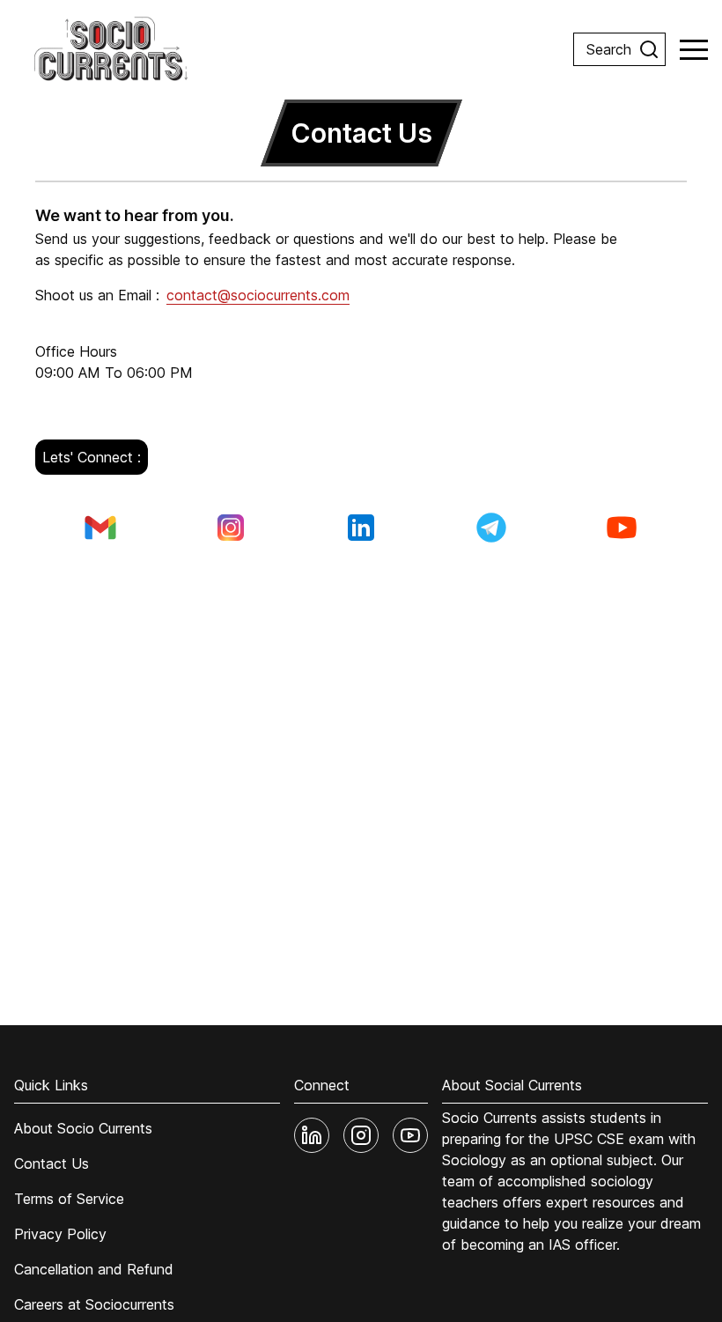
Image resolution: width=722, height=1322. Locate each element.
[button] (694, 49)
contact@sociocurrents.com (258, 295)
